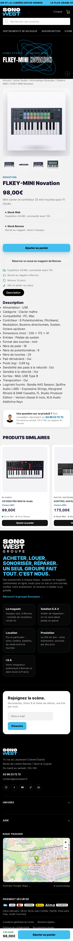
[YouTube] (22, 787)
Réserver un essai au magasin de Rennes (36, 260)
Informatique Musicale (42, 80)
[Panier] (68, 12)
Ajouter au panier (36, 248)
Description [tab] (13, 292)
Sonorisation (51, 31)
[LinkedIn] (38, 787)
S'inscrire (17, 725)
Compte (58, 11)
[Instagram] (6, 787)
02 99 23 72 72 (54, 417)
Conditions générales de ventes (18, 922)
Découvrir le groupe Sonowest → (23, 596)
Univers (8, 802)
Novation (10, 177)
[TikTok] (30, 787)
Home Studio (20, 80)
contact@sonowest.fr (15, 778)
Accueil (7, 80)
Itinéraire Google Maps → (17, 885)
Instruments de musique (20, 31)
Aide (6, 820)
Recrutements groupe (43, 927)
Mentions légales (46, 922)
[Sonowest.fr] (11, 12)
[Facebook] (14, 787)
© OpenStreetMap (62, 886)
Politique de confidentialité (16, 927)
